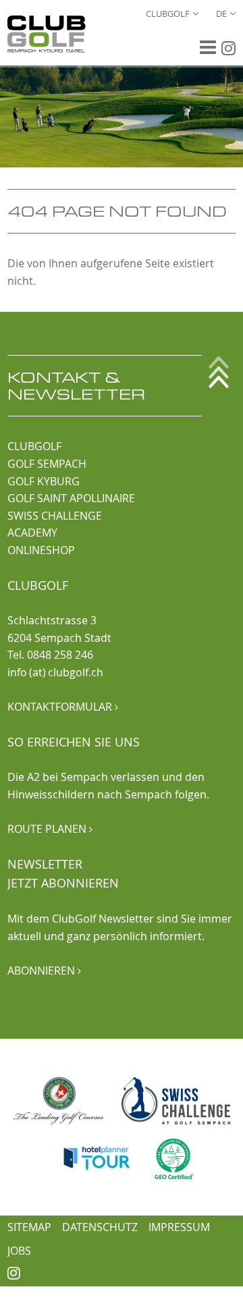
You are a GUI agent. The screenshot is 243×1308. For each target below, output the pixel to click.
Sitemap (29, 1227)
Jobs (19, 1250)
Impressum (179, 1227)
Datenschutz (100, 1227)
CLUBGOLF (34, 446)
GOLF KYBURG (43, 481)
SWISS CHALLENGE (54, 515)
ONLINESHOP (41, 550)
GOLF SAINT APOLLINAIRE (71, 498)
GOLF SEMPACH (46, 463)
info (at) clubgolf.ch (55, 672)
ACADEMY (32, 532)
